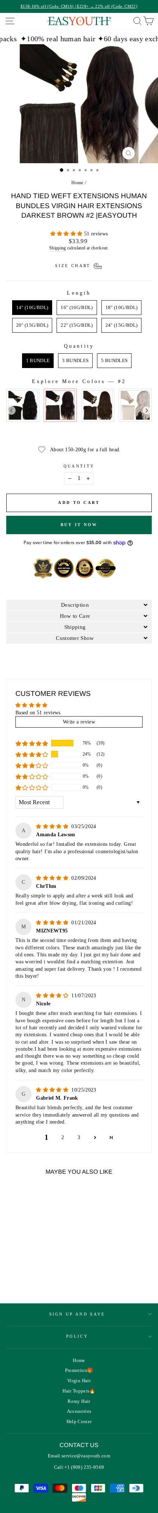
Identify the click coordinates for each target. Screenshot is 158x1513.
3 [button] (79, 1137)
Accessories (79, 1411)
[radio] (32, 307)
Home (77, 182)
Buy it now (79, 524)
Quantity (79, 466)
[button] (67, 234)
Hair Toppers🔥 (79, 1391)
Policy (77, 1336)
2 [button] (62, 1137)
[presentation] (11, 410)
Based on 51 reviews (38, 712)
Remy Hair (79, 1401)
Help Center (79, 1421)
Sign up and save (77, 1314)
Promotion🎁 (79, 1370)
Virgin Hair (79, 1380)
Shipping (57, 248)
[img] (53, 826)
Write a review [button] (79, 722)
